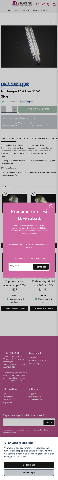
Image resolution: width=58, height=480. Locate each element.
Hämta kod (40, 266)
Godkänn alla (29, 465)
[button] (51, 206)
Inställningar (29, 472)
